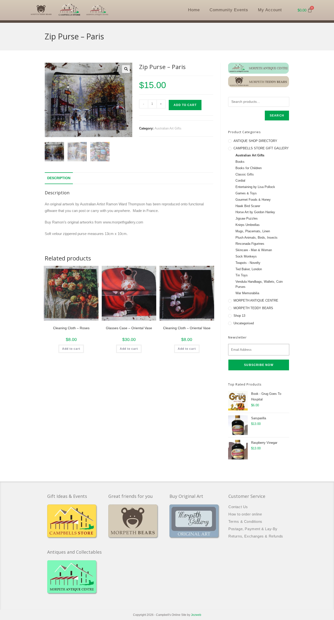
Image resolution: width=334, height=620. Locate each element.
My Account (270, 10)
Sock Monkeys (246, 256)
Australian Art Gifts (168, 128)
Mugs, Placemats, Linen (252, 231)
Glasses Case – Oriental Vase (129, 328)
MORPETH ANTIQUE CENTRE (256, 300)
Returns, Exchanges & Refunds (255, 536)
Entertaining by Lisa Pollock (255, 187)
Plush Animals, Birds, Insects (256, 237)
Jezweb (196, 615)
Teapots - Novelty (247, 263)
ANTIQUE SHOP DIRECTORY (255, 141)
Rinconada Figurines (249, 244)
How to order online (245, 514)
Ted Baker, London (248, 269)
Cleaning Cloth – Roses (71, 328)
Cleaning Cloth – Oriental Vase (187, 328)
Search (277, 115)
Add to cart (185, 105)
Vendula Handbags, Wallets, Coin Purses (259, 284)
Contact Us (238, 507)
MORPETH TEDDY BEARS (253, 308)
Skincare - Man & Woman (253, 250)
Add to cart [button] (71, 349)
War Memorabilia (247, 293)
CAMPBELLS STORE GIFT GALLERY (261, 148)
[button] (126, 69)
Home (194, 10)
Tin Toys (241, 275)
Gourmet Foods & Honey (253, 199)
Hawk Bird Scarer (247, 206)
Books (240, 162)
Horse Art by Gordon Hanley (255, 212)
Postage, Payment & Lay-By (253, 529)
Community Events (229, 10)
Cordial (240, 180)
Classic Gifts (244, 174)
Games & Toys (246, 193)
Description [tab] (58, 178)
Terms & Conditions (245, 521)
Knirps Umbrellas (247, 225)
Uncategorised (244, 323)
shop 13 (239, 315)
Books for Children (248, 168)
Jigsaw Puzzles (246, 218)
